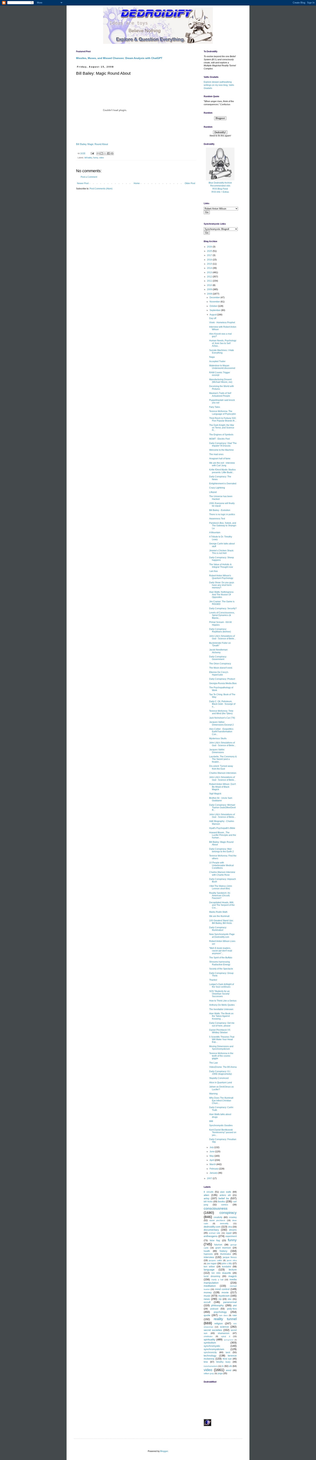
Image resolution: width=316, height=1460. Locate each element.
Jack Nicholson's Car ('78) (222, 718)
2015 (210, 264)
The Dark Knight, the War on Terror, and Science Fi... (221, 428)
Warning (213, 1093)
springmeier (229, 1340)
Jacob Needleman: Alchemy (218, 651)
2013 (210, 272)
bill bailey (88, 158)
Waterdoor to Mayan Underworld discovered (222, 366)
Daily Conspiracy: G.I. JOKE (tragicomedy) (220, 1072)
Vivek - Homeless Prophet (222, 322)
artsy (206, 1198)
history (223, 1250)
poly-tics (232, 1308)
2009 (210, 289)
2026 (210, 246)
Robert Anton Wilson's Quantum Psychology (221, 576)
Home (137, 183)
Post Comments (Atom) (101, 188)
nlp (220, 1299)
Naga (212, 357)
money (208, 1292)
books (221, 1201)
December (215, 297)
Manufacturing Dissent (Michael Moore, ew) (220, 380)
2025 (210, 251)
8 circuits (208, 1192)
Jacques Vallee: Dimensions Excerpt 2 (221, 723)
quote (207, 1315)
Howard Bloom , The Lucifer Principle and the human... (222, 835)
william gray (209, 1373)
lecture (233, 1269)
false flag (215, 1240)
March (213, 1164)
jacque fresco (230, 1257)
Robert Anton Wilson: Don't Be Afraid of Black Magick (222, 787)
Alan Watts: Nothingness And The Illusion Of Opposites (221, 595)
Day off (212, 318)
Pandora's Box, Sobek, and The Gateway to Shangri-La (223, 526)
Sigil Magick (215, 793)
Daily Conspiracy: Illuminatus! (218, 928)
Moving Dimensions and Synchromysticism (221, 1047)
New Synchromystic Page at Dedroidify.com (222, 935)
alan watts (225, 1192)
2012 (210, 276)
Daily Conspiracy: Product (222, 679)
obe (230, 1299)
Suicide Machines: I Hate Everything (221, 351)
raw (234, 1315)
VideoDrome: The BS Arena (223, 1067)
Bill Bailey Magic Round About (92, 144)
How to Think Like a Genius (222, 1000)
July (212, 1147)
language (209, 1269)
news (207, 1298)
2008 (210, 294)
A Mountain (214, 532)
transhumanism (210, 1366)
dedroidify (224, 1223)
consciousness (215, 1208)
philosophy (217, 1305)
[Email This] (98, 153)
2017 (210, 255)
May (212, 1156)
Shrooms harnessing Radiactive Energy (219, 963)
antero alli (225, 1195)
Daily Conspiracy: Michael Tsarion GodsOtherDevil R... (222, 808)
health (207, 1251)
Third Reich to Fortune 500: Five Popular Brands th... (222, 419)
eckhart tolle (214, 1233)
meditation (210, 1285)
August (213, 314)
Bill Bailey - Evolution (219, 510)
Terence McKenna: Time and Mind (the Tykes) (221, 712)
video (101, 158)
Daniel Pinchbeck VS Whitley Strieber (219, 1031)
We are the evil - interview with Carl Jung (222, 464)
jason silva (232, 1260)
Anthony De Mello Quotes (222, 1005)
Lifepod (213, 492)
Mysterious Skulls (218, 738)
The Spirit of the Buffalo (220, 957)
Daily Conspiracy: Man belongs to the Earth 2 (221, 850)
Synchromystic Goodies (221, 1125)
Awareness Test (217, 518)
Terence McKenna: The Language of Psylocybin (222, 412)
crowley (233, 1217)
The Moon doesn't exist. (221, 668)
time (206, 1362)
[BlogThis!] (102, 153)
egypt (229, 1233)
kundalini (226, 1266)
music (207, 1295)
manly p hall (217, 1279)
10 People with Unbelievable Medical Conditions (221, 865)
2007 (210, 1178)
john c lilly (227, 1263)
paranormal (230, 1302)
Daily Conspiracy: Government (218, 658)
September (215, 310)
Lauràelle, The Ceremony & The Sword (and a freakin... (223, 759)
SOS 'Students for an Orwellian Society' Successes (219, 994)
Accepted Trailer (217, 361)
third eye (227, 1359)
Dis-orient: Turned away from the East (221, 767)
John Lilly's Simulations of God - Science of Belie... (222, 637)
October (214, 306)
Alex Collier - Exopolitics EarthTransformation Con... (221, 732)
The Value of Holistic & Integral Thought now (221, 565)
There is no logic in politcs (222, 514)
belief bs (224, 1198)
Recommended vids (220, 185)
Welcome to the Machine (221, 450)
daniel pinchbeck (217, 1220)
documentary (211, 1229)
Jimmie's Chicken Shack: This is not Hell (221, 551)
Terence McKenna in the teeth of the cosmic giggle (221, 1056)
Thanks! (213, 980)
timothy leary (223, 1362)
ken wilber (209, 1266)
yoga (220, 1373)
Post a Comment (89, 177)
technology (210, 1355)
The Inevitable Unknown (221, 1009)
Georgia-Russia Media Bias (223, 683)
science (224, 1326)
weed (228, 1370)
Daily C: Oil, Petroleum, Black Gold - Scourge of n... (222, 704)
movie (225, 1292)
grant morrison (223, 1248)
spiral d (225, 1336)
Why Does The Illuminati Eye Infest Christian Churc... (221, 1100)
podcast (214, 1309)
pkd (235, 1305)
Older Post (190, 183)
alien (206, 1195)
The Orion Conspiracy (220, 663)
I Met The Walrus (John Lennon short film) (220, 887)
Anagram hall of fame (219, 458)
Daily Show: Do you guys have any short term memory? (221, 585)
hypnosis (208, 1254)
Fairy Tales (214, 407)
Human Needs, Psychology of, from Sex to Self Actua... (222, 343)
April (212, 1160)
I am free (213, 571)
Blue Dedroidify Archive (220, 183)
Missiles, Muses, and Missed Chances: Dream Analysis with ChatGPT (119, 58)
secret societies (213, 1330)
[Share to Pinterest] (112, 153)
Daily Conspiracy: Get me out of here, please (221, 1024)
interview (209, 1257)
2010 (210, 285)
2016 (210, 259)
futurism (218, 1244)
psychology (220, 1311)
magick (232, 1276)
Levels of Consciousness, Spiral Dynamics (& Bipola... (222, 615)
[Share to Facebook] (108, 153)
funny (95, 158)
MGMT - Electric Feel (219, 439)
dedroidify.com (212, 1226)
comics (224, 1204)
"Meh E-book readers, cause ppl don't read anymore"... (220, 951)
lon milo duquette (221, 1273)
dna (230, 1227)
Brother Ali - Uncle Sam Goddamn (220, 799)
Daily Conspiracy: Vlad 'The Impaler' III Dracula (223, 444)
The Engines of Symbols (221, 434)
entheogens (210, 1236)
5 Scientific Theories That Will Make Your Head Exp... (221, 1039)
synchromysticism (214, 1349)
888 (211, 1121)
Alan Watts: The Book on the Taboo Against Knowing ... (221, 1016)
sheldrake (208, 1336)
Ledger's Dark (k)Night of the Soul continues (221, 985)
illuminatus (225, 1254)
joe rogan (212, 1263)
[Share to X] (105, 153)
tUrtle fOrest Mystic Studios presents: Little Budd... (222, 471)
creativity (218, 1217)
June (212, 1151)
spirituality (209, 1339)
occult (207, 1302)
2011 (210, 281)
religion (218, 1323)
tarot (228, 1352)
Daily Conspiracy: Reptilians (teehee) (220, 630)
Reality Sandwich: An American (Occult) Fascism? (219, 896)
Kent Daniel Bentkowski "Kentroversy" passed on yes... (222, 1132)
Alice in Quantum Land (220, 1082)
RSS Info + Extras (220, 192)
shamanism (223, 1333)
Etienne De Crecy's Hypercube (218, 673)
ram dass (223, 1315)
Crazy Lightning (217, 487)
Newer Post (83, 183)
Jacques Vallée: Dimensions (217, 750)
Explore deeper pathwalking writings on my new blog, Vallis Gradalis (219, 85)
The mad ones (216, 454)
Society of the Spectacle (221, 968)
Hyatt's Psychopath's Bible (222, 828)
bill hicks (208, 1201)
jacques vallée (215, 1260)
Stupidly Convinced (219, 1078)
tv (223, 1366)
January (214, 1173)
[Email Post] (92, 153)
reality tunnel (225, 1319)
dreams (233, 1230)
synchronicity (210, 1352)
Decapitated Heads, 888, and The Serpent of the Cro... (222, 905)
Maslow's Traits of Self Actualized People (220, 394)
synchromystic (212, 1345)
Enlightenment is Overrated (222, 483)
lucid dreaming (212, 1276)
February (214, 1168)
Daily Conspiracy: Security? (223, 608)
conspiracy (228, 1213)
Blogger (164, 1451)
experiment (231, 1236)
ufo (230, 1366)
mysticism (224, 1295)
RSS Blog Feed (220, 189)
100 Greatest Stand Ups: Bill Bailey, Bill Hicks (221, 921)
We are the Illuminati (219, 916)
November (215, 301)
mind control (222, 1289)
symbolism (210, 1342)
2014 (210, 268)
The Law (213, 1063)
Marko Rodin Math (218, 912)
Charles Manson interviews (222, 773)
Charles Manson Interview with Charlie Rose (222, 873)
